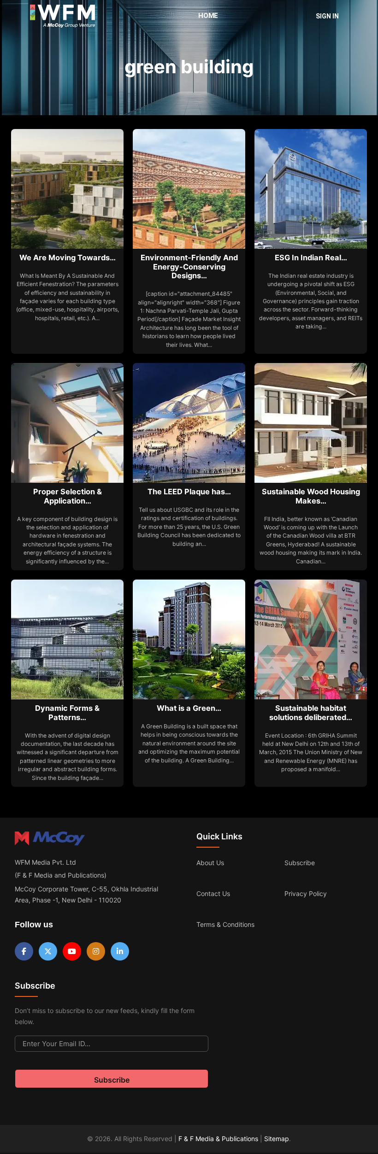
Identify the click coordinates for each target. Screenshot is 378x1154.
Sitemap (276, 1138)
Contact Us (213, 893)
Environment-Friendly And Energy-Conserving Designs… (189, 266)
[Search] (293, 16)
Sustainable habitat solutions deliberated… (310, 712)
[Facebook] (24, 951)
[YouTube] (72, 951)
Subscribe (299, 863)
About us (210, 863)
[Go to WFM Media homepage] (62, 16)
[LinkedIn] (120, 951)
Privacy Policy (305, 893)
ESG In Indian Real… (311, 257)
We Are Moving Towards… (67, 257)
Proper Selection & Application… (67, 496)
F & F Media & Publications (218, 1138)
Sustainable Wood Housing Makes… (311, 496)
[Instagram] (96, 951)
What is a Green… (189, 708)
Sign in (327, 16)
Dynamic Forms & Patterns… (67, 712)
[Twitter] (48, 951)
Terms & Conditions (225, 924)
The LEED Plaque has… (189, 491)
